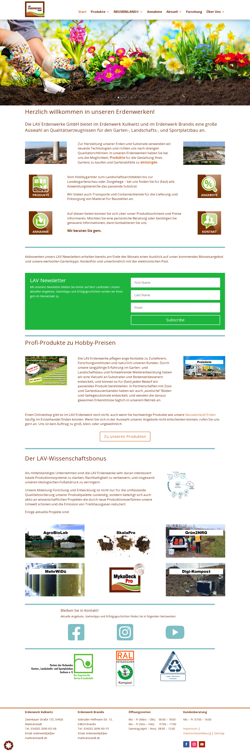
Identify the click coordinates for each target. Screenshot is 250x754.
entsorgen (148, 162)
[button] (8, 745)
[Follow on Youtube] (202, 744)
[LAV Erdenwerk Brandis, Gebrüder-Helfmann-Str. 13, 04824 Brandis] (204, 164)
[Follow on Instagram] (194, 744)
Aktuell (172, 12)
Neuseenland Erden (200, 414)
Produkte (98, 12)
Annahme (154, 12)
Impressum (190, 728)
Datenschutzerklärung (197, 733)
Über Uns (213, 12)
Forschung (194, 12)
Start (82, 12)
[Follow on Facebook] (186, 744)
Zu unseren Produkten (125, 436)
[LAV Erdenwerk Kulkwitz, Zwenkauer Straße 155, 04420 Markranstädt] (46, 163)
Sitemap (219, 733)
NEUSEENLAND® (126, 12)
